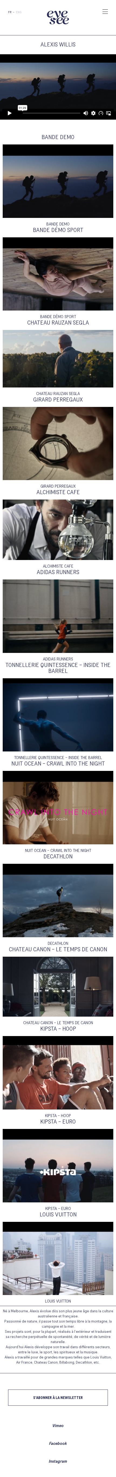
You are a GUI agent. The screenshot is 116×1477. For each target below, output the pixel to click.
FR (10, 12)
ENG (19, 12)
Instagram (58, 1461)
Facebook (58, 1443)
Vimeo (58, 1426)
